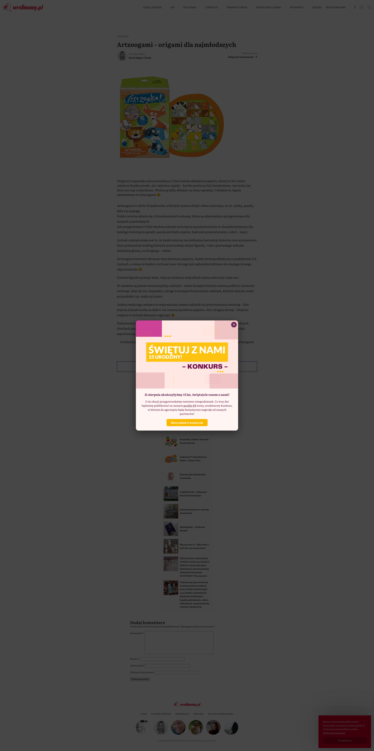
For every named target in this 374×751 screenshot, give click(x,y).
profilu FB (189, 405)
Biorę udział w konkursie (187, 423)
